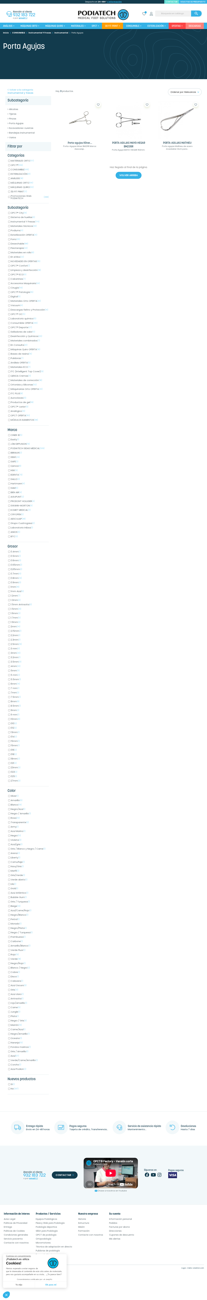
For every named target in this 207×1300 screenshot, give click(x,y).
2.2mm (15, 635)
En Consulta (19, 345)
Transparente (20, 822)
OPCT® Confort (20, 265)
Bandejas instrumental (22, 133)
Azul (15, 1056)
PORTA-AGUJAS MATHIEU (177, 143)
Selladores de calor (23, 332)
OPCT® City (19, 213)
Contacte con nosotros (16, 1242)
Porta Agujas (16, 123)
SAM (14, 488)
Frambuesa (18, 937)
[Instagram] (159, 1175)
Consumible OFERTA (24, 323)
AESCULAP (18, 519)
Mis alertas (114, 1238)
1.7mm (16, 618)
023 (14, 772)
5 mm (15, 675)
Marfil (15, 871)
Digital (15, 296)
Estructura (83, 1222)
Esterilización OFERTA (24, 235)
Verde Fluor (18, 950)
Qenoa (16, 466)
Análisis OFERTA (20, 362)
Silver (15, 796)
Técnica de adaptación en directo (54, 1246)
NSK (14, 470)
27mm (15, 781)
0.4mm (16, 551)
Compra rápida (67, 158)
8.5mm (16, 706)
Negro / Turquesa (22, 932)
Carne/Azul (18, 1029)
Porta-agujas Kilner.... (80, 143)
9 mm (15, 714)
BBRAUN (16, 453)
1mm (15, 587)
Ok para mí (50, 1284)
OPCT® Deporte (21, 327)
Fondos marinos (21, 1047)
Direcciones (115, 1230)
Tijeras (12, 114)
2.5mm (16, 644)
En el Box (17, 257)
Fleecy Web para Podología (50, 1222)
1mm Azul (17, 591)
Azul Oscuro (19, 985)
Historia (82, 1219)
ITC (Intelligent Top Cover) (27, 371)
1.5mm (16, 609)
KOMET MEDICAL (21, 510)
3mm (15, 653)
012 (14, 728)
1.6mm (15, 613)
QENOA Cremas (21, 376)
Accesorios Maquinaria (25, 283)
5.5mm (16, 679)
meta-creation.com (195, 1268)
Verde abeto (19, 879)
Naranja (17, 1042)
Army (15, 827)
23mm (15, 767)
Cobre (15, 972)
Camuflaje (18, 862)
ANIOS (15, 532)
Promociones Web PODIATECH (30, 197)
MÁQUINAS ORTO (22, 183)
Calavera (17, 981)
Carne (15, 1007)
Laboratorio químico (23, 318)
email (22, 18)
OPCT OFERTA (20, 415)
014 (14, 736)
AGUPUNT (17, 497)
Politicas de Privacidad (15, 1222)
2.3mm (15, 640)
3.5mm (16, 662)
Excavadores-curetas (21, 128)
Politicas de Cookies (14, 1230)
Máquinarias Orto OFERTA (27, 389)
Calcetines (18, 279)
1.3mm (16, 600)
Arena (15, 853)
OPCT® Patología (22, 292)
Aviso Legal (9, 1219)
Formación (84, 1230)
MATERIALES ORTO (22, 161)
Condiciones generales (16, 1234)
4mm (15, 666)
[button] (6, 1294)
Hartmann (18, 483)
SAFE (14, 461)
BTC (14, 536)
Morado (16, 923)
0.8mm (16, 578)
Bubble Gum (19, 897)
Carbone (17, 941)
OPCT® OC (18, 314)
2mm (15, 626)
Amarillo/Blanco (20, 946)
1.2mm (15, 595)
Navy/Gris (17, 866)
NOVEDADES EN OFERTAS (25, 261)
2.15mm (16, 631)
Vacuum (17, 305)
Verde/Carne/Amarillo (24, 1060)
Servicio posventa (13, 1238)
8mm (15, 701)
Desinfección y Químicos (26, 336)
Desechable (19, 243)
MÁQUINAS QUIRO (22, 187)
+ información (114, 1)
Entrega (8, 1226)
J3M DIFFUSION (20, 444)
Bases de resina (21, 354)
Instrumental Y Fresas (25, 221)
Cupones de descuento (121, 1234)
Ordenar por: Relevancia (183, 92)
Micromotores (43, 1242)
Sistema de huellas (23, 217)
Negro (16, 835)
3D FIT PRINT (19, 191)
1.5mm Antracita (21, 604)
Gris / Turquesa (20, 901)
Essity (15, 439)
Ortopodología (43, 1238)
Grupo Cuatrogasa (23, 523)
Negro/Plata (19, 928)
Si (13, 1084)
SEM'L (15, 457)
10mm (15, 719)
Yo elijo (18, 1284)
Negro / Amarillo (21, 813)
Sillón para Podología (47, 1230)
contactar (171, 1)
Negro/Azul (18, 809)
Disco (15, 976)
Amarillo (16, 800)
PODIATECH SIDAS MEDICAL (28, 448)
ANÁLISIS (17, 178)
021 (14, 763)
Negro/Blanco (19, 915)
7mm (15, 692)
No (14, 1088)
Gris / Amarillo (19, 1051)
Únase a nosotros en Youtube (112, 1190)
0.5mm (16, 556)
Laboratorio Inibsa (22, 527)
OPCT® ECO (18, 274)
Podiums (17, 230)
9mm (15, 710)
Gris (14, 990)
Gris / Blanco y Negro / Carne (28, 849)
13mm (15, 732)
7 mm (15, 688)
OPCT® (17, 165)
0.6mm (16, 560)
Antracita (17, 998)
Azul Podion (18, 1069)
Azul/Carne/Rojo (21, 910)
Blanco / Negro (20, 968)
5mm (15, 670)
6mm (15, 684)
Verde (16, 959)
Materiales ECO (20, 367)
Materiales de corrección (26, 380)
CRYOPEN (17, 514)
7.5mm (16, 697)
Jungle (15, 1012)
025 (14, 776)
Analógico (18, 411)
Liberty (15, 857)
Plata (15, 1016)
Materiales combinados (25, 340)
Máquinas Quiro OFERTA (25, 349)
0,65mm (16, 569)
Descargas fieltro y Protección (29, 310)
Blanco (16, 805)
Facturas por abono (119, 1226)
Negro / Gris (19, 1020)
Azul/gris (16, 844)
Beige (15, 906)
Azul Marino (18, 831)
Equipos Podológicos (46, 1219)
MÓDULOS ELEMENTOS (24, 420)
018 (14, 754)
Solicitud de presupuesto (192, 1)
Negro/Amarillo (20, 1034)
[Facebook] (147, 1175)
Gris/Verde (18, 875)
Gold (14, 888)
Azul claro (17, 994)
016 (14, 750)
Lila (13, 884)
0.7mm (16, 573)
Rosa (15, 818)
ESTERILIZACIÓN (20, 174)
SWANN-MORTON (22, 505)
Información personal (120, 1219)
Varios (12, 137)
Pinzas (12, 118)
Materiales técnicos (24, 226)
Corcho (16, 1064)
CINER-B (16, 435)
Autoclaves (18, 398)
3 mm (15, 648)
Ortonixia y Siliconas (24, 384)
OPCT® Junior (19, 406)
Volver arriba (128, 175)
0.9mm (16, 582)
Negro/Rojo (18, 963)
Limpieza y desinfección (26, 270)
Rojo (15, 954)
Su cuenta (114, 1214)
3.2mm (15, 657)
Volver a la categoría (20, 91)
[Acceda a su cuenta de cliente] (151, 14)
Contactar (64, 1175)
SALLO (15, 479)
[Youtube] (153, 1175)
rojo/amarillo (19, 1003)
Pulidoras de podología (48, 1250)
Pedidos (113, 1222)
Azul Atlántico (19, 893)
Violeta (16, 840)
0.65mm (16, 565)
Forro (15, 239)
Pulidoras (17, 358)
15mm (15, 741)
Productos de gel (22, 402)
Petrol (15, 919)
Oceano (16, 1038)
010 (14, 723)
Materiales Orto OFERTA (26, 301)
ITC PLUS (17, 393)
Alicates (13, 109)
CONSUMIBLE (20, 169)
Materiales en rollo (22, 252)
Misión (81, 1226)
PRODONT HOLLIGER (23, 501)
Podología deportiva (46, 1226)
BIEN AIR (16, 492)
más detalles (89, 158)
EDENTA (16, 475)
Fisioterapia (19, 248)
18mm (15, 758)
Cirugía (17, 288)
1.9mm (15, 622)
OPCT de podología (46, 1234)
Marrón (16, 1025)
